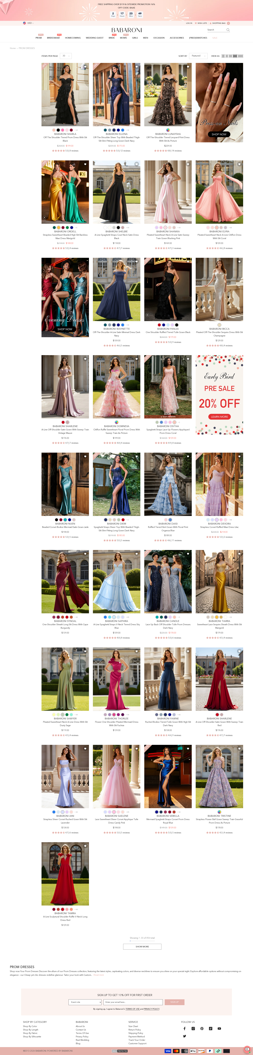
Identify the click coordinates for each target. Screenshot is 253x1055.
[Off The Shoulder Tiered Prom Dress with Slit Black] (65, 94)
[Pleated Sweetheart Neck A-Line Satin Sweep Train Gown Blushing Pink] (168, 192)
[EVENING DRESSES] (65, 297)
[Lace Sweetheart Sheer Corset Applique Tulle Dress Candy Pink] (116, 776)
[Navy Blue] (161, 812)
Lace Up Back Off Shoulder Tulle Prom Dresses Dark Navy (168, 626)
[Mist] (208, 520)
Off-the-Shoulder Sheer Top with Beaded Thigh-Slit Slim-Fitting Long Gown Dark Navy (116, 139)
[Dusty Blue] (109, 130)
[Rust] (62, 617)
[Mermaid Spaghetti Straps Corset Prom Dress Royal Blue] (168, 776)
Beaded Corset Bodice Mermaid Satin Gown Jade (65, 527)
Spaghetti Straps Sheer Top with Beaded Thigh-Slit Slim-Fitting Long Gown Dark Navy (117, 529)
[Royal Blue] (118, 130)
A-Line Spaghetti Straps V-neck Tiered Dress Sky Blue (116, 626)
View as (215, 56)
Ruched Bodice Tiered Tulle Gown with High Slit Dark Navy (168, 724)
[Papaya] (71, 909)
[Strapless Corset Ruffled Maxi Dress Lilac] (219, 484)
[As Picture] (168, 130)
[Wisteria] (105, 714)
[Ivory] (109, 227)
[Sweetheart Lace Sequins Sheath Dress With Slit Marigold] (219, 581)
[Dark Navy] (114, 130)
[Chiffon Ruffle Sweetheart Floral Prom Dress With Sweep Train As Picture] (116, 386)
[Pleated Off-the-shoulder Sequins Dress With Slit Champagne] (219, 289)
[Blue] (161, 422)
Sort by (183, 56)
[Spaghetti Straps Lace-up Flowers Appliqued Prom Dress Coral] (168, 386)
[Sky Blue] (168, 325)
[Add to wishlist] (85, 66)
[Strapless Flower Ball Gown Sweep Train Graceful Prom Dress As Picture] (219, 776)
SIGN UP (175, 1002)
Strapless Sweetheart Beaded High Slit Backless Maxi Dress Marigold (65, 237)
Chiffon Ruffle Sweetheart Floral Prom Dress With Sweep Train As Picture (116, 431)
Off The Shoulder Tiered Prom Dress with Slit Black (65, 139)
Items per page (50, 56)
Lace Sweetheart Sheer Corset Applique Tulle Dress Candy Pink (116, 821)
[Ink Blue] (105, 130)
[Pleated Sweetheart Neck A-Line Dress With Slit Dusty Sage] (65, 679)
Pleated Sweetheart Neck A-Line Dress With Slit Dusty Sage (65, 724)
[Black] (58, 130)
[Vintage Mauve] (123, 227)
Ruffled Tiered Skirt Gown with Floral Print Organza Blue (168, 529)
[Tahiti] (109, 714)
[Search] (219, 30)
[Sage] (58, 714)
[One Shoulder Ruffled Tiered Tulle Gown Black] (168, 289)
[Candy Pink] (161, 227)
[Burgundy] (71, 130)
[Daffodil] (54, 714)
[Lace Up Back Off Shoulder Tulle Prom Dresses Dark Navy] (168, 581)
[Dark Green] (54, 227)
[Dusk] (225, 227)
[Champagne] (219, 325)
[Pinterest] (202, 1028)
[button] (66, 56)
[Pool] (109, 617)
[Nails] (219, 102)
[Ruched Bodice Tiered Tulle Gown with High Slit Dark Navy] (168, 679)
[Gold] (221, 617)
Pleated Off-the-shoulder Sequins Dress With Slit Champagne (219, 334)
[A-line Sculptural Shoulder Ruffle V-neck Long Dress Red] (65, 874)
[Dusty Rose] (174, 227)
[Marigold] (58, 227)
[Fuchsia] (114, 714)
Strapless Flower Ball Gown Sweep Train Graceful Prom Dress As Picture (219, 821)
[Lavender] (212, 520)
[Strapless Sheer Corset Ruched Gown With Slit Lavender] (65, 776)
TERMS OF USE (133, 1009)
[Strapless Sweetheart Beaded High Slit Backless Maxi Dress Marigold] (65, 192)
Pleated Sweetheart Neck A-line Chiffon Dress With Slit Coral (219, 237)
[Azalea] (62, 130)
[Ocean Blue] (123, 130)
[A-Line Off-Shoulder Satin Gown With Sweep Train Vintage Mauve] (65, 386)
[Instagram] (193, 1028)
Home (13, 48)
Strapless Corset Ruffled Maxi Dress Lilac (219, 527)
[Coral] (54, 130)
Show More (142, 946)
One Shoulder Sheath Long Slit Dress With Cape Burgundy (65, 626)
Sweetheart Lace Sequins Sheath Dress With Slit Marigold (219, 626)
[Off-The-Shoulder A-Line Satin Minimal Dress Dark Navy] (116, 289)
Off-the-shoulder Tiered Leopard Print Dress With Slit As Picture (168, 139)
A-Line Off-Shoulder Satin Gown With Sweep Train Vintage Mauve (65, 431)
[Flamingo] (67, 909)
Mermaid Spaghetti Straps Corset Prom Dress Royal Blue (168, 821)
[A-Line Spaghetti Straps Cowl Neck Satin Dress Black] (116, 192)
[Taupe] (208, 617)
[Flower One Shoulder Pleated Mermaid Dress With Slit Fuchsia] (116, 679)
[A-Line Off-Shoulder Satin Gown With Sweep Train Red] (219, 679)
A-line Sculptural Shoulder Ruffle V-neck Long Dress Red (65, 918)
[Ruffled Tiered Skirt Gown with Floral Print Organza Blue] (168, 484)
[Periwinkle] (174, 714)
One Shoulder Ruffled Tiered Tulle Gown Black (168, 332)
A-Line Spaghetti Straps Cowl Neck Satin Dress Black (117, 237)
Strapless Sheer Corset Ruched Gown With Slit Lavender (65, 821)
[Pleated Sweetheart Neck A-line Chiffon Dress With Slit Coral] (219, 192)
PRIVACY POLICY (151, 1009)
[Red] (159, 325)
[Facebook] (184, 1028)
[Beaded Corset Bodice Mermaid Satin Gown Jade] (65, 484)
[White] (105, 227)
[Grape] (123, 714)
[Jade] (65, 520)
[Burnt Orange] (71, 617)
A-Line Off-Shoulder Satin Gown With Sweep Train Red (219, 724)
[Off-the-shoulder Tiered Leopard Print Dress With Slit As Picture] (168, 94)
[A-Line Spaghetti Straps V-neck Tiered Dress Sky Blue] (116, 581)
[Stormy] (157, 714)
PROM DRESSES (27, 48)
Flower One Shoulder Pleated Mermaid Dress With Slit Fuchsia (116, 724)
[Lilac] (157, 227)
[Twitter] (184, 1036)
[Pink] (166, 520)
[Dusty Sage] (157, 422)
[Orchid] (118, 714)
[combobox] (216, 30)
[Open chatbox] (247, 1049)
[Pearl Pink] (170, 227)
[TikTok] (210, 1028)
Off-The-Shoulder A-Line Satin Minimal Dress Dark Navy (116, 334)
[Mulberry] (54, 617)
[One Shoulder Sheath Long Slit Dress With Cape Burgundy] (65, 581)
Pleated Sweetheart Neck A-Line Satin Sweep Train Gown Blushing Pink (168, 237)
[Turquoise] (71, 714)
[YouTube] (219, 1028)
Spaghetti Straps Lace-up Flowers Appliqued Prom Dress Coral (168, 431)
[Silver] (114, 227)
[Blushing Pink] (67, 130)
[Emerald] (67, 227)
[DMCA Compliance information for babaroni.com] (120, 1051)
